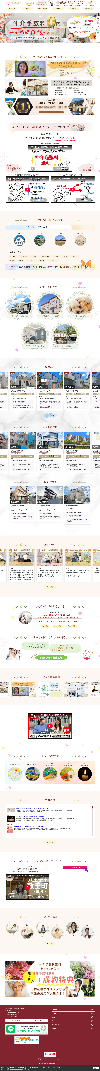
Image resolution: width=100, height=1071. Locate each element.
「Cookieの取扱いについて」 (16, 1069)
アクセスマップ (55, 1024)
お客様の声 (54, 1017)
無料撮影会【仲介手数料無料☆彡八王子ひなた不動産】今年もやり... (31, 826)
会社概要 (54, 1028)
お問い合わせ (16, 1020)
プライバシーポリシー (49, 1059)
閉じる (95, 1068)
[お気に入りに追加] (6, 373)
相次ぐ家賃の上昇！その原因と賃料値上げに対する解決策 (30, 816)
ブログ (53, 1021)
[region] (50, 821)
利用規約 (40, 1059)
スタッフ (54, 1013)
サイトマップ (60, 1059)
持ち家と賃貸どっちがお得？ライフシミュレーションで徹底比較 (32, 808)
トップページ (55, 1009)
